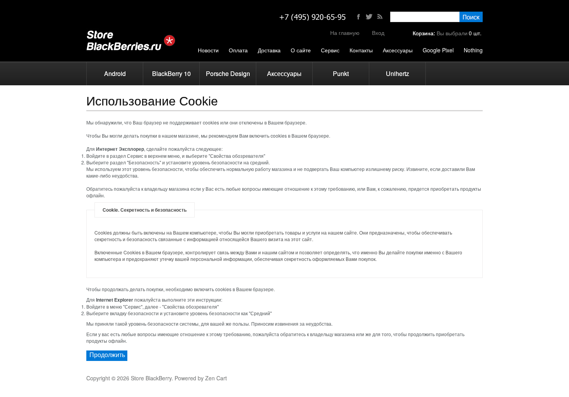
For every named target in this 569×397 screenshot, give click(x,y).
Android (115, 73)
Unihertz (397, 73)
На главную (345, 32)
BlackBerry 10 (171, 73)
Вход (378, 32)
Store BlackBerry (151, 378)
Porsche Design (228, 73)
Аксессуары (284, 73)
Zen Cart (216, 378)
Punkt (341, 73)
